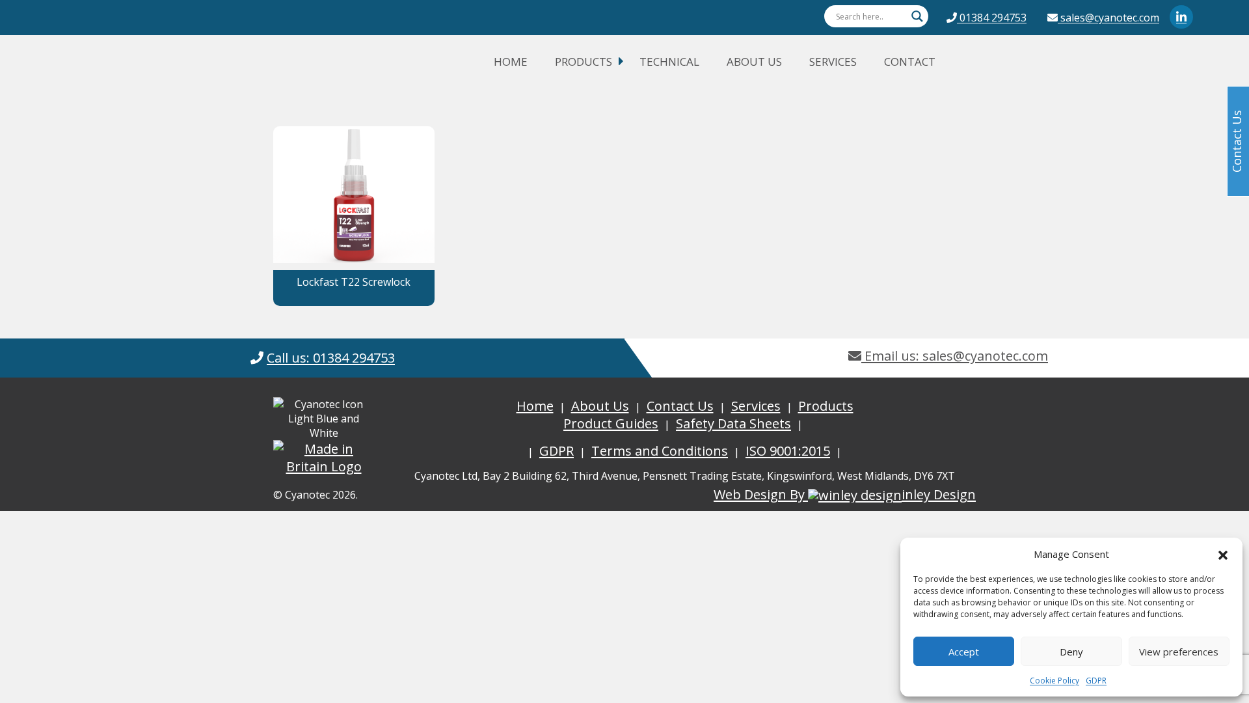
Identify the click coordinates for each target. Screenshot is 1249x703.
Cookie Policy (1054, 680)
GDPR (1096, 680)
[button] (1222, 553)
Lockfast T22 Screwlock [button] (353, 282)
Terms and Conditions (659, 451)
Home (511, 61)
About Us (754, 61)
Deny (1071, 651)
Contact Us (680, 406)
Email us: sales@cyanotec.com (954, 356)
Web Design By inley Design (845, 494)
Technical (669, 61)
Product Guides (610, 423)
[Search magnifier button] (917, 16)
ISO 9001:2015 (787, 451)
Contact (909, 61)
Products (583, 61)
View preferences (1178, 651)
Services (833, 61)
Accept (963, 651)
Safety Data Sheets (733, 423)
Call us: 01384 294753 (331, 357)
